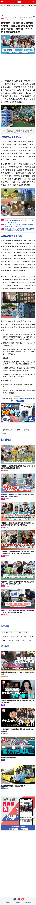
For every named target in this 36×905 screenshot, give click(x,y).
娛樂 (3, 705)
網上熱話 (23, 636)
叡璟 (4, 640)
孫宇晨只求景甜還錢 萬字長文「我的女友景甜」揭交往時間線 (17, 702)
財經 (3, 676)
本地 (3, 788)
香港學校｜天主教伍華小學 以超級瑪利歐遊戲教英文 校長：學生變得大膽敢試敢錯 (17, 611)
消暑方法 (11, 640)
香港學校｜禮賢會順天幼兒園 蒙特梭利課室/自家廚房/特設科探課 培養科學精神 (18, 467)
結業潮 (26, 632)
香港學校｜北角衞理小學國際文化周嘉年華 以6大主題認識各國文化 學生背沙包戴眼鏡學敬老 (17, 553)
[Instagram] (18, 899)
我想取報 (18, 902)
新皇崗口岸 (5, 636)
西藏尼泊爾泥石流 (7, 632)
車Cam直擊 (18, 632)
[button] (2, 2)
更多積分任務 (27, 888)
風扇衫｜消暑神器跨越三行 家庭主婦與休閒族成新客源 (17, 673)
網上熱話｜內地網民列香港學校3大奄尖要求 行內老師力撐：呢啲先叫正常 (17, 496)
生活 (2, 18)
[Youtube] (22, 899)
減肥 (24, 640)
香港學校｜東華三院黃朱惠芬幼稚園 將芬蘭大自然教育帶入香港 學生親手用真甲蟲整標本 (17, 524)
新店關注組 (15, 636)
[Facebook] (14, 899)
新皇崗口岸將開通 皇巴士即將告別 (13, 786)
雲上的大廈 (26, 430)
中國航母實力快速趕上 (8, 758)
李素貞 (4, 433)
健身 (18, 640)
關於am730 (28, 902)
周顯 (30, 640)
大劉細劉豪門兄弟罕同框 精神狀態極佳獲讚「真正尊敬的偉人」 (17, 730)
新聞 (3, 760)
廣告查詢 (8, 902)
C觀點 (31, 636)
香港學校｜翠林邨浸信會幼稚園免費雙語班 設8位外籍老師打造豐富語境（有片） (17, 583)
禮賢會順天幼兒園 (7, 430)
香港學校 (17, 430)
